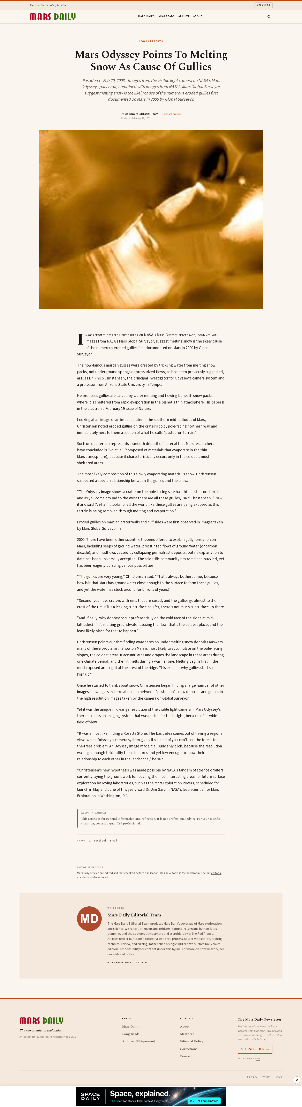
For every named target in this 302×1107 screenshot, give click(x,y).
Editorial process (172, 114)
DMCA (278, 1077)
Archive (184, 16)
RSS (258, 1058)
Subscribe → (255, 1049)
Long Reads (166, 16)
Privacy (252, 1077)
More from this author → (127, 962)
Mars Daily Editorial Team (141, 114)
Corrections (188, 1048)
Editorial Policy (191, 1041)
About (198, 16)
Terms (266, 1077)
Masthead (187, 1033)
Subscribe (263, 4)
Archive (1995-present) (138, 1041)
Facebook (100, 841)
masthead (101, 877)
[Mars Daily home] (52, 17)
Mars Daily (146, 16)
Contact (186, 1056)
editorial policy (123, 954)
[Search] (269, 16)
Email (113, 841)
